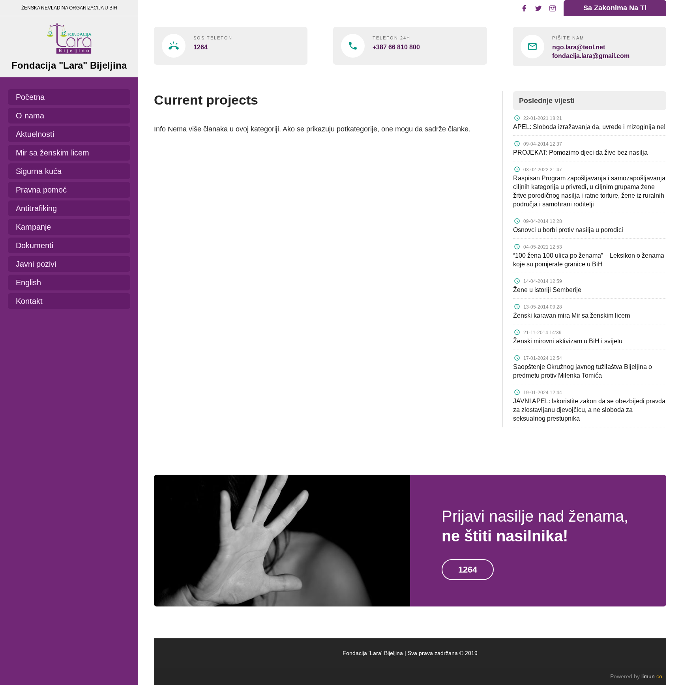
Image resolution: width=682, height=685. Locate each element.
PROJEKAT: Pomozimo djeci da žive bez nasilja (580, 152)
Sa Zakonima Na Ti (614, 8)
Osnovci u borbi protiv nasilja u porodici (568, 229)
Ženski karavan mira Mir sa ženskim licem (571, 315)
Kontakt (29, 301)
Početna (30, 97)
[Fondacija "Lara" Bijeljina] (69, 36)
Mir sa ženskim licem (52, 152)
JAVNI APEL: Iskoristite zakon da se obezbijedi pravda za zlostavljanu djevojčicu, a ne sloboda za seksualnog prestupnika (589, 410)
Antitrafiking (36, 208)
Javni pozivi (36, 264)
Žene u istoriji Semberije (547, 289)
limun (651, 676)
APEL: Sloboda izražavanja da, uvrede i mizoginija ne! (589, 127)
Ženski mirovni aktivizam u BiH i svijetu (567, 341)
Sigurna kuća (39, 171)
